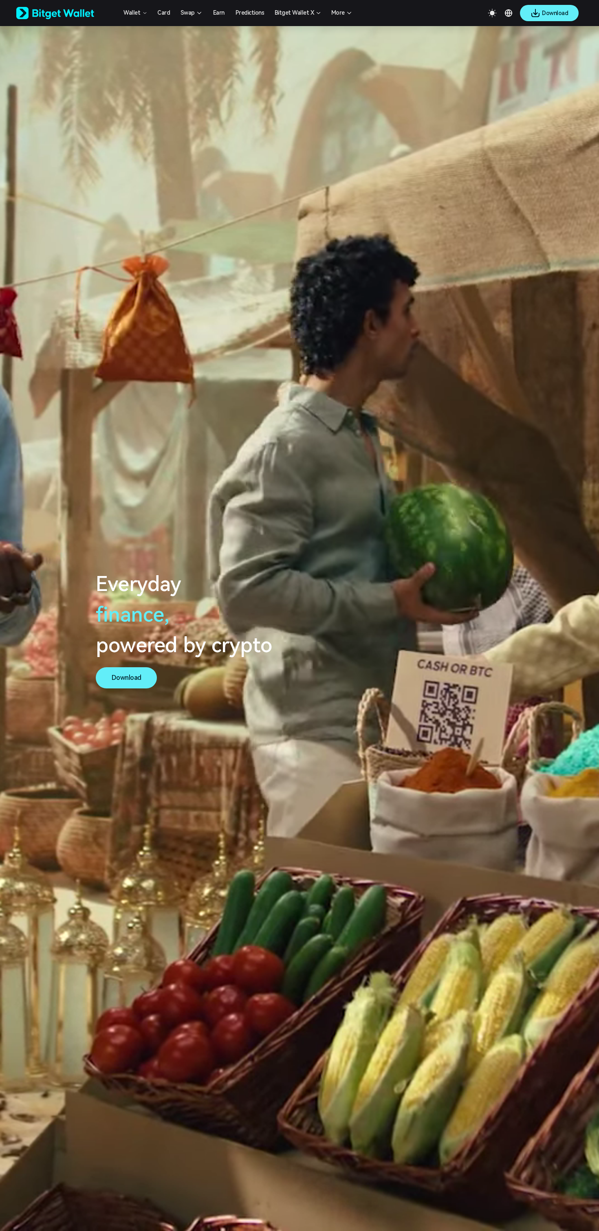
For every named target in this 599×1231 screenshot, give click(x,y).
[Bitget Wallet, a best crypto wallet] (65, 13)
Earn (219, 12)
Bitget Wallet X (294, 12)
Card (163, 12)
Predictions (250, 12)
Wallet (131, 12)
